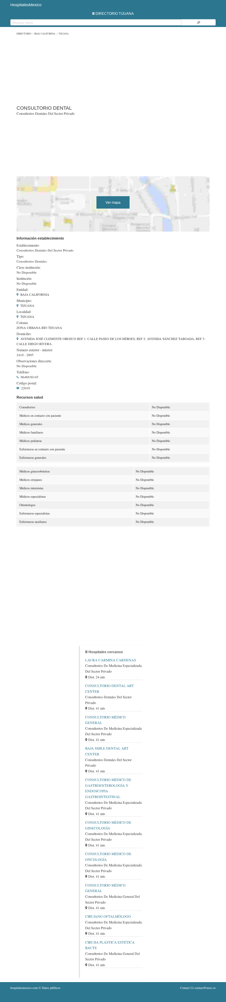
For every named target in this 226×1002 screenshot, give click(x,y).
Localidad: (24, 311)
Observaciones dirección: (34, 361)
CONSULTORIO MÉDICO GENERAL (105, 720)
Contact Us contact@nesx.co (198, 988)
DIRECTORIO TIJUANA (115, 13)
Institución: (24, 278)
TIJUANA (63, 33)
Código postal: (27, 383)
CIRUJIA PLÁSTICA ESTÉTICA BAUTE (110, 945)
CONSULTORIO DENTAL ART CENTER (109, 688)
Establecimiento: (28, 245)
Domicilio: (24, 334)
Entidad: (22, 289)
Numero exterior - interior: (35, 350)
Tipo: (20, 256)
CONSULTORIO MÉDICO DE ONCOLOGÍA (108, 856)
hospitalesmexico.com (24, 988)
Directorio (24, 33)
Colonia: (22, 322)
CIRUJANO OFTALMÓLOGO (108, 916)
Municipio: (24, 300)
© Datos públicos (35, 988)
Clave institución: (29, 267)
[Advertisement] (113, 69)
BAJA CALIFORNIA (44, 33)
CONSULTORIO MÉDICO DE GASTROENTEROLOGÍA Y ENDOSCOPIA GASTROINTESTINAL (108, 788)
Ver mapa (113, 202)
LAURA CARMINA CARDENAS (110, 660)
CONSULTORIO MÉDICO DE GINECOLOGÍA (108, 825)
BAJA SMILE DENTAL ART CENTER (106, 751)
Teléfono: (23, 372)
